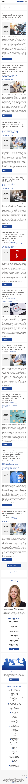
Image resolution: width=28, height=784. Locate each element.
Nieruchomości (14, 717)
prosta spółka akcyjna (14, 757)
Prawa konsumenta (14, 721)
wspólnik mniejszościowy (14, 744)
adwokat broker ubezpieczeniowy (14, 637)
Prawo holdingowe (14, 720)
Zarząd (14, 753)
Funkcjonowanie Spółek (12, 403)
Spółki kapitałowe (5, 409)
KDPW (16, 21)
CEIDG (14, 716)
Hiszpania (14, 713)
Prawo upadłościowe (14, 765)
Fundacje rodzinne (11, 76)
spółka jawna (14, 760)
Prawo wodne (14, 768)
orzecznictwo (14, 729)
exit (14, 746)
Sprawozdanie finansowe (12, 353)
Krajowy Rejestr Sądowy (6, 405)
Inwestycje (12, 21)
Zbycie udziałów (15, 698)
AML (14, 727)
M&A (3, 300)
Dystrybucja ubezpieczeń (14, 742)
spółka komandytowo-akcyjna (14, 756)
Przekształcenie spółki (14, 726)
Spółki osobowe (13, 409)
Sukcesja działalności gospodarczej (9, 78)
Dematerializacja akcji (14, 738)
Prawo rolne (14, 764)
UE (14, 711)
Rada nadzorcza (14, 737)
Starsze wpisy (12, 565)
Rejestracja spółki (5, 521)
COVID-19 (14, 735)
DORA (14, 761)
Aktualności (4, 21)
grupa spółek (14, 751)
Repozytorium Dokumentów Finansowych (10, 464)
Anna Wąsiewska (13, 19)
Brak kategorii (14, 747)
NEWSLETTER (21, 1)
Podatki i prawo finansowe (16, 132)
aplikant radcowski (14, 645)
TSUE (14, 724)
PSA (14, 743)
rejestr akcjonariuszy (14, 759)
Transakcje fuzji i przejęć (7, 301)
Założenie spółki (14, 739)
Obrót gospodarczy (6, 132)
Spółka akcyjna (5, 406)
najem (14, 762)
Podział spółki (14, 722)
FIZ (8, 21)
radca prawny (14, 632)
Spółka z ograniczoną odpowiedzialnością (10, 407)
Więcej (12, 649)
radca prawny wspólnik (14, 623)
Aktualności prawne (6, 131)
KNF (14, 752)
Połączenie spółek (14, 730)
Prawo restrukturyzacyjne (14, 715)
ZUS (14, 734)
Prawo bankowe (14, 709)
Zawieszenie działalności (14, 766)
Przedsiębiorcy (15, 405)
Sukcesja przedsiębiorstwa (7, 79)
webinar (14, 749)
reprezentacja (14, 731)
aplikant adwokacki (14, 641)
